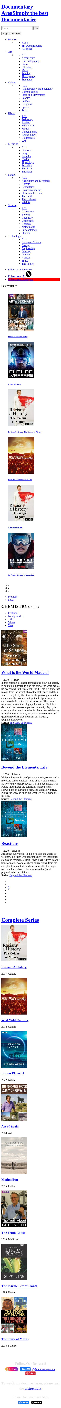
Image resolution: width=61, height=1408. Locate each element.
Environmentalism (31, 190)
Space (25, 260)
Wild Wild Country (14, 1020)
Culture (12, 82)
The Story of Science (20, 722)
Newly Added (15, 616)
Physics (26, 233)
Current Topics (30, 91)
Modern (26, 128)
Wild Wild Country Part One (20, 480)
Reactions (9, 843)
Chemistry (27, 217)
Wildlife (26, 202)
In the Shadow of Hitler (17, 336)
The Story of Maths (14, 1339)
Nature (11, 174)
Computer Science (31, 242)
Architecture (28, 57)
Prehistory (27, 119)
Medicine (13, 143)
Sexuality (27, 165)
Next (10, 599)
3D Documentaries (32, 45)
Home (25, 42)
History (12, 113)
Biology (26, 214)
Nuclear (26, 257)
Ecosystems (28, 186)
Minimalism (9, 1179)
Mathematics (28, 226)
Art (10, 51)
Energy (25, 245)
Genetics (26, 156)
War (24, 140)
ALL (24, 54)
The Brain (27, 168)
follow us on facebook (20, 269)
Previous (12, 596)
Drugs (25, 153)
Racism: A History (14, 967)
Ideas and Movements (33, 94)
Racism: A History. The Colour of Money (25, 432)
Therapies (27, 171)
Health (25, 159)
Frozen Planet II (12, 1073)
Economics (28, 220)
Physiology (28, 162)
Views (11, 622)
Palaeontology (29, 229)
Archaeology (29, 134)
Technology (14, 236)
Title (10, 619)
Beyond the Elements (20, 799)
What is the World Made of (25, 672)
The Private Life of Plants (19, 1286)
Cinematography (30, 61)
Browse (12, 39)
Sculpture (27, 79)
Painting (26, 73)
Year (10, 625)
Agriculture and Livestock (36, 180)
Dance (25, 64)
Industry (26, 251)
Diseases (26, 150)
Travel (25, 110)
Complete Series (20, 920)
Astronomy (28, 211)
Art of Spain (10, 1126)
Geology (26, 223)
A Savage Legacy (15, 527)
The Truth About (13, 1232)
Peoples (26, 97)
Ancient (26, 122)
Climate (26, 183)
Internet (26, 254)
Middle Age (28, 125)
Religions (27, 104)
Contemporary (29, 131)
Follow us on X (17, 276)
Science (12, 205)
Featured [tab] (12, 613)
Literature (27, 67)
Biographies (28, 137)
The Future (28, 263)
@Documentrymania (43, 1369)
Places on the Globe (32, 193)
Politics (25, 100)
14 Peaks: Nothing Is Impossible (21, 575)
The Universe (29, 199)
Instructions (33, 1388)
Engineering (28, 248)
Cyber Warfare (14, 384)
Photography (28, 76)
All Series (27, 48)
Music (25, 70)
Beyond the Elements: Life (24, 767)
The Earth (27, 196)
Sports (25, 107)
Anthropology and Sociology (37, 88)
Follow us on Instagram (20, 279)
